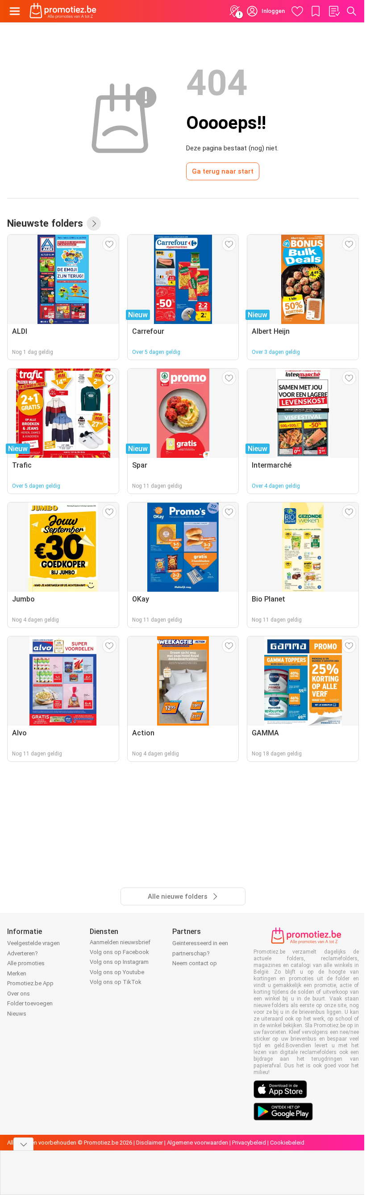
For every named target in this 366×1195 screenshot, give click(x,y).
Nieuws (16, 1013)
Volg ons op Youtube (117, 972)
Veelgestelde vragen (33, 943)
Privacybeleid (249, 1142)
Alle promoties (26, 963)
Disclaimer (149, 1142)
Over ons (18, 993)
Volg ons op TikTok (115, 982)
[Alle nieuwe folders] (94, 223)
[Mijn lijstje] (334, 11)
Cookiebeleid (287, 1142)
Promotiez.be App (30, 983)
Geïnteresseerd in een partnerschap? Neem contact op (200, 953)
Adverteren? (22, 953)
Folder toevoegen (30, 1003)
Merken (16, 973)
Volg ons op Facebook (119, 952)
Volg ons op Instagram (119, 961)
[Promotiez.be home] (62, 11)
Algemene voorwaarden (197, 1142)
